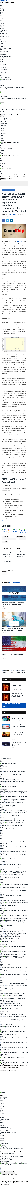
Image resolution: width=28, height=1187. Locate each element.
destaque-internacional (9, 539)
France (2, 131)
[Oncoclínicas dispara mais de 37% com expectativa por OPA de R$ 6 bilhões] (14, 619)
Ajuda (1, 1122)
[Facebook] (18, 1163)
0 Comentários (9, 216)
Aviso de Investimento (5, 1161)
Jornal (1, 1137)
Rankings (2, 9)
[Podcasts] (8, 1164)
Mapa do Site (3, 1124)
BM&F (1, 66)
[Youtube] (2, 1164)
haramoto (13, 689)
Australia (3, 128)
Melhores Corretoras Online (6, 1129)
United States (4, 123)
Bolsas (1, 71)
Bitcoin (9, 161)
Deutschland (4, 133)
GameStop (22, 539)
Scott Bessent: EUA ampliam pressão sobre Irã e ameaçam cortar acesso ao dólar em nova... (13, 654)
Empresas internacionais (9, 190)
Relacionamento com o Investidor (8, 1120)
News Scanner (3, 35)
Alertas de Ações (4, 44)
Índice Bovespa (15, 142)
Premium (13, 115)
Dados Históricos (4, 51)
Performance (3, 30)
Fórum (1, 7)
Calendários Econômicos (6, 76)
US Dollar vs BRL (16, 155)
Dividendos (2, 27)
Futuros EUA (3, 64)
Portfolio (2, 10)
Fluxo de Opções (4, 53)
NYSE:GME (20, 241)
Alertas (2, 43)
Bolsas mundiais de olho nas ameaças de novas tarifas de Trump (18, 695)
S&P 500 (10, 148)
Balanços (2, 25)
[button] (7, 1171)
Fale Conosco (3, 121)
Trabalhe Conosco (4, 1119)
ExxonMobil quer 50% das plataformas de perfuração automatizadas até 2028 (18, 726)
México (2, 136)
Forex (1, 59)
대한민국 (3, 140)
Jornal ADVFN (3, 33)
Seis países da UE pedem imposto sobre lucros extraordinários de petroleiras (18, 735)
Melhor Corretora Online (6, 56)
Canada (2, 130)
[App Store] (3, 1145)
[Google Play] (3, 1147)
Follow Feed (3, 41)
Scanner (2, 13)
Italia (2, 135)
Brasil (2, 127)
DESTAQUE (5, 536)
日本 (2, 138)
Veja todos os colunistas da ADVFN (12, 705)
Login (15, 1070)
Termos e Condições (9, 1153)
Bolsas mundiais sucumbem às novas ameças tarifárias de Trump (19, 685)
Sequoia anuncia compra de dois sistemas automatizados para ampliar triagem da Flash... (13, 604)
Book (1, 5)
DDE (1, 49)
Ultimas (5, 541)
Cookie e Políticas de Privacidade (8, 1160)
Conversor (2, 1142)
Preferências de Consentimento (8, 1132)
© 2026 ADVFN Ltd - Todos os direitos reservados (12, 1156)
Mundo (1, 12)
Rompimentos (3, 54)
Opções (2, 23)
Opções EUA (3, 67)
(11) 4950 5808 (3, 118)
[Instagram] (3, 1163)
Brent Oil (10, 168)
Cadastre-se (3, 179)
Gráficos (2, 22)
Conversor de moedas (5, 48)
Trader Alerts (3, 46)
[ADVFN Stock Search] (0, 2)
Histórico (2, 28)
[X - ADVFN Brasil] (10, 1163)
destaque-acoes (21, 536)
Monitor (2, 4)
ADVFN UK (3, 125)
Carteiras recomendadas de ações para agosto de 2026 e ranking (19, 744)
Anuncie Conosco (4, 1127)
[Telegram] (24, 1163)
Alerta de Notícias (4, 36)
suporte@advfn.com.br (5, 119)
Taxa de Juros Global (5, 77)
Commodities (3, 69)
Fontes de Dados (4, 1130)
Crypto (1, 61)
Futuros (2, 62)
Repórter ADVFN (12, 214)
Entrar (1, 115)
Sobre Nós (2, 1117)
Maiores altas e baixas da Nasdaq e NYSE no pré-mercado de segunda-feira (18, 718)
